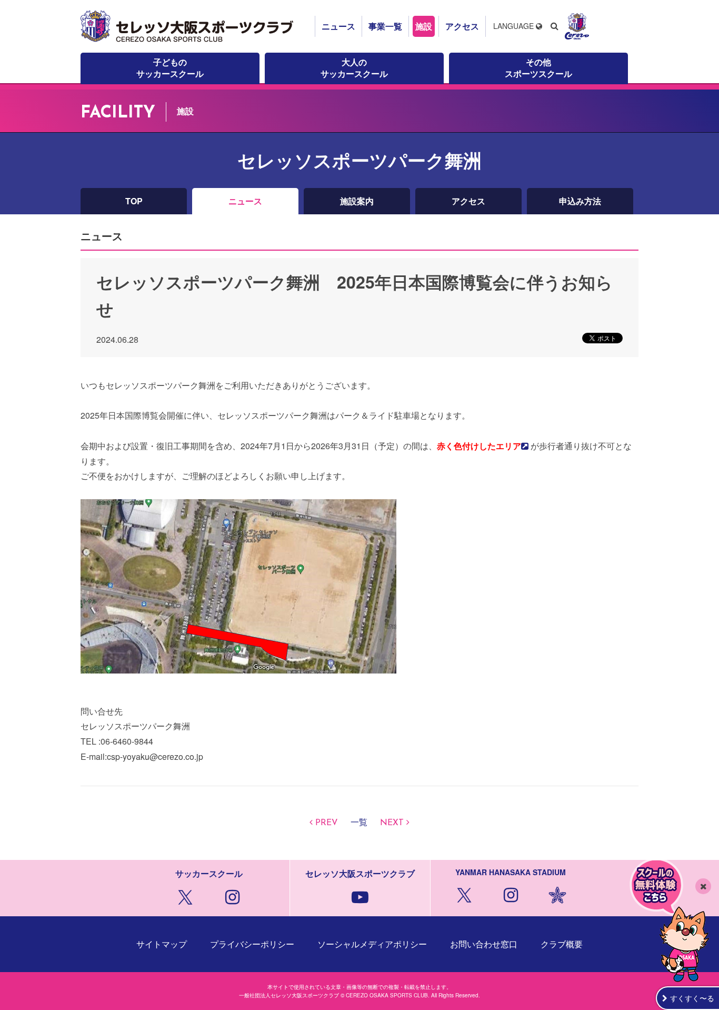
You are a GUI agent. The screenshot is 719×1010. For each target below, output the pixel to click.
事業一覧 (385, 26)
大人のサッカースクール (354, 68)
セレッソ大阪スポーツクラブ (188, 26)
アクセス (462, 26)
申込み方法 (580, 201)
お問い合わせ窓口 (483, 944)
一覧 (359, 823)
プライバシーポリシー (252, 944)
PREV (326, 823)
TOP (134, 201)
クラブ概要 (562, 944)
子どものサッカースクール (170, 68)
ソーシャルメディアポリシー (372, 944)
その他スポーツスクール (538, 68)
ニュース (338, 26)
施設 (423, 26)
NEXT (392, 823)
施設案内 (357, 201)
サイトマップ (161, 944)
